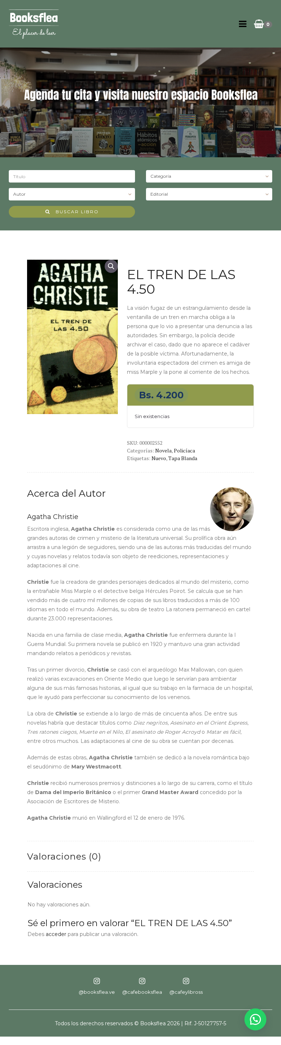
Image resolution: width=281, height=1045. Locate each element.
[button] (111, 266)
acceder (56, 934)
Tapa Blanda (182, 458)
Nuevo (158, 458)
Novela (163, 450)
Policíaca (184, 450)
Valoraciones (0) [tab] (64, 856)
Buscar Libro (74, 211)
